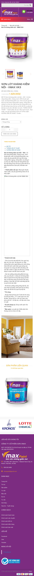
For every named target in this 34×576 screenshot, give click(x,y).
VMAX (30, 571)
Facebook (4, 536)
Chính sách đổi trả (6, 521)
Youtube (3, 542)
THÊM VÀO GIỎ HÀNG (9, 134)
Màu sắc (3, 493)
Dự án (3, 496)
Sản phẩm (4, 487)
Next (32, 74)
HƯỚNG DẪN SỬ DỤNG (13, 150)
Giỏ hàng (30, 11)
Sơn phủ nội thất (14, 25)
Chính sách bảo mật (7, 527)
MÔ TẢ (8, 146)
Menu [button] (28, 19)
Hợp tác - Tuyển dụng (7, 506)
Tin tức (3, 484)
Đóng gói (4, 119)
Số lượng (5, 127)
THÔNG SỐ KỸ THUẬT (13, 148)
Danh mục (7, 19)
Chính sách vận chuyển (8, 518)
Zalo (2, 539)
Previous (4, 74)
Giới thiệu (4, 503)
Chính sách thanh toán (7, 515)
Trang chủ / (5, 25)
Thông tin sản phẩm (9, 141)
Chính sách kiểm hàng (7, 524)
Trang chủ (4, 481)
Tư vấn (3, 490)
